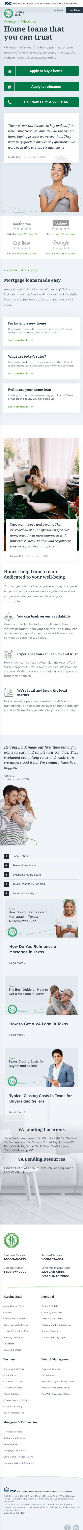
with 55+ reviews (66, 253)
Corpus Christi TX (44, 1142)
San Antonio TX (19, 1142)
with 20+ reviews (27, 253)
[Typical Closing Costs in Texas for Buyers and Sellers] (41, 1067)
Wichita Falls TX (53, 1138)
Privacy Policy (34, 1496)
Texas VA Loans (14, 1138)
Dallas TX (32, 1146)
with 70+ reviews (27, 233)
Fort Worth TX (14, 1146)
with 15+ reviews (65, 233)
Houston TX (66, 1142)
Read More (16, 962)
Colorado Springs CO (19, 1150)
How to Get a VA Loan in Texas (38, 1023)
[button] (41, 856)
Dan (23, 1513)
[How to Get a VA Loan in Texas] (41, 995)
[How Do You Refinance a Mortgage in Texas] (41, 918)
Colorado (61, 1146)
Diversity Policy (50, 1496)
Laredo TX (33, 1138)
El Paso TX (47, 1146)
